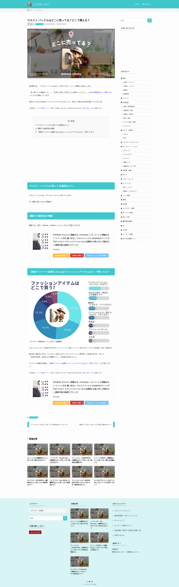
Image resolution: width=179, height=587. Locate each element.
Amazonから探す (61, 255)
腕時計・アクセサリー (130, 191)
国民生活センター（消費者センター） (126, 552)
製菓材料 (126, 94)
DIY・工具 (126, 217)
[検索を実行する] (150, 20)
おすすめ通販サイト (129, 238)
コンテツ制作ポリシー (42, 108)
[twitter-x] (87, 582)
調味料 (125, 90)
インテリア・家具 (128, 208)
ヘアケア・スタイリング (131, 142)
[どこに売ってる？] (38, 4)
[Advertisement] (71, 158)
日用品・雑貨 (127, 170)
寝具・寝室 (126, 118)
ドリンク (126, 98)
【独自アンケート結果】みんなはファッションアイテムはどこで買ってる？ (66, 132)
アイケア (126, 158)
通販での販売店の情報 (46, 128)
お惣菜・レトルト (128, 86)
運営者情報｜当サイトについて (126, 516)
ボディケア (126, 150)
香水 (124, 138)
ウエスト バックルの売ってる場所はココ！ (54, 125)
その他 (125, 230)
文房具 (125, 204)
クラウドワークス (62, 348)
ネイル (125, 134)
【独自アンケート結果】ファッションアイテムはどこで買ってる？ (74, 363)
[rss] (92, 582)
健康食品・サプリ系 (129, 166)
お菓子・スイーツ (128, 82)
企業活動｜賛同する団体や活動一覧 (127, 530)
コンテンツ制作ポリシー (123, 525)
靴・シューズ (127, 187)
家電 (124, 199)
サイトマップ (119, 520)
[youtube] (89, 582)
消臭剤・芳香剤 (128, 114)
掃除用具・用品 (128, 110)
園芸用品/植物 (127, 221)
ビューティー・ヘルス (130, 146)
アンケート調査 (128, 234)
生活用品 (126, 102)
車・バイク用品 (128, 212)
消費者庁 (115, 549)
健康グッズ (126, 162)
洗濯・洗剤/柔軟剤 (129, 106)
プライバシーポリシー (122, 511)
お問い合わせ (86, 108)
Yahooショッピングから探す (96, 255)
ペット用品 (126, 195)
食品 (124, 78)
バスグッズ (126, 126)
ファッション (39, 24)
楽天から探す (77, 255)
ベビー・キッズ (128, 179)
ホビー (125, 174)
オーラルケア (127, 154)
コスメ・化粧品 (128, 130)
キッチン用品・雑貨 (129, 122)
